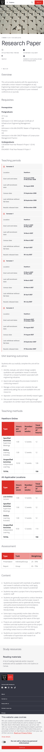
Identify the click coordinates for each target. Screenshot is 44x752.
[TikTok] (15, 688)
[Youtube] (6, 688)
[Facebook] (2, 688)
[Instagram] (8, 688)
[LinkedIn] (11, 688)
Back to (5, 68)
